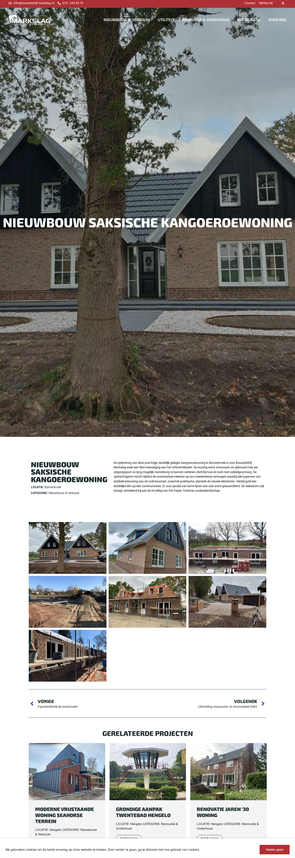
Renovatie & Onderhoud (205, 19)
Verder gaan (274, 849)
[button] (283, 3)
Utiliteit (166, 19)
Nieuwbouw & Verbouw (127, 19)
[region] (147, 848)
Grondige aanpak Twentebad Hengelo (143, 812)
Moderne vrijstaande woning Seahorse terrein (64, 815)
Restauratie (249, 19)
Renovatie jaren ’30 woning (223, 812)
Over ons (277, 19)
